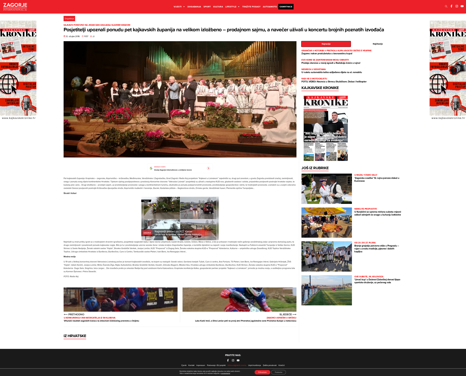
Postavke (278, 372)
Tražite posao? (251, 6)
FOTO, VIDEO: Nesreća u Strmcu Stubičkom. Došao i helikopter (333, 80)
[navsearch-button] (446, 7)
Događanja (194, 6)
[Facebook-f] (451, 6)
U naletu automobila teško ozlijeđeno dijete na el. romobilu (331, 71)
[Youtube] (462, 6)
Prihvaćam (262, 372)
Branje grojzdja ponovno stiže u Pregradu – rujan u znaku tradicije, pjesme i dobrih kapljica (376, 247)
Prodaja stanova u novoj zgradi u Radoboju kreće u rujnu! (330, 61)
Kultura (218, 6)
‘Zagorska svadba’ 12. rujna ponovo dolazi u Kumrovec (376, 178)
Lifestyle (230, 6)
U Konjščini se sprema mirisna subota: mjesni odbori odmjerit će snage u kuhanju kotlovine (377, 212)
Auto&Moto (270, 6)
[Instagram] (456, 6)
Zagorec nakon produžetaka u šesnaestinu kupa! (336, 52)
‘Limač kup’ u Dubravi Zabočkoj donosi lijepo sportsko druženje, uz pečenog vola (377, 279)
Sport (207, 6)
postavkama (225, 373)
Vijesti (178, 6)
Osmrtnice (285, 6)
